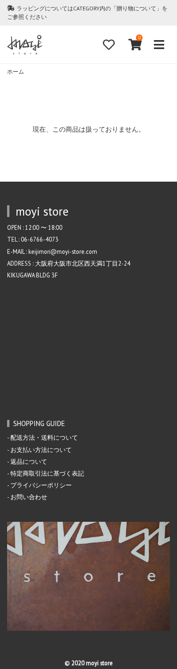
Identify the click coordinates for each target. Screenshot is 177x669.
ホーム (15, 71)
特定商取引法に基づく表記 (47, 473)
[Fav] (108, 44)
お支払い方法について (41, 449)
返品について (28, 461)
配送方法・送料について (44, 437)
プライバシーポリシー (41, 485)
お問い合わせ (28, 497)
